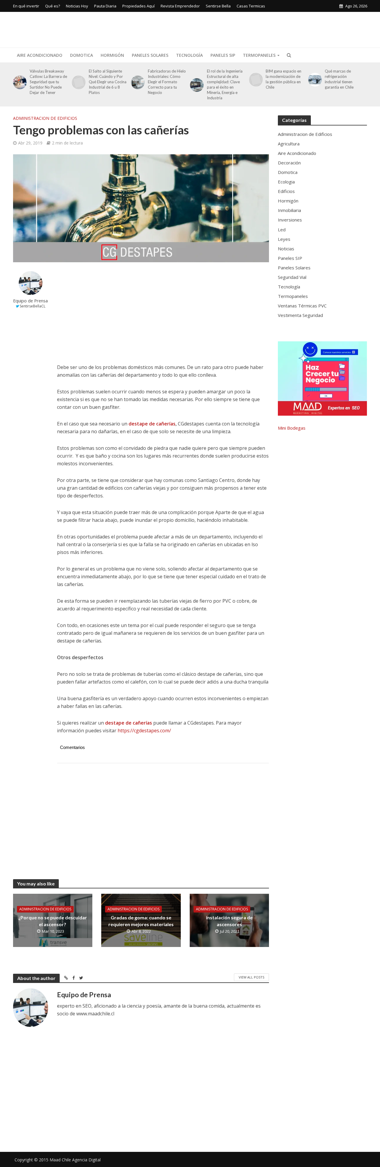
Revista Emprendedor (180, 6)
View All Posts (251, 977)
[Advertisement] (259, 28)
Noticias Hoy (77, 6)
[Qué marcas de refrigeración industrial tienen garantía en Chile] (314, 80)
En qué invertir (26, 6)
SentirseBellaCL (32, 306)
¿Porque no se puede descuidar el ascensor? (52, 921)
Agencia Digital (86, 1160)
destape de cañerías (152, 423)
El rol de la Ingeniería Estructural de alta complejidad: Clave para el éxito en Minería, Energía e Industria (225, 84)
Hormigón (112, 55)
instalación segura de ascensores (229, 921)
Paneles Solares (150, 55)
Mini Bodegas (291, 428)
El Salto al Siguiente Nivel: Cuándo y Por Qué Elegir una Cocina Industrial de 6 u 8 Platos (107, 82)
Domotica (81, 55)
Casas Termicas (251, 6)
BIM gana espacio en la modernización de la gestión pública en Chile (283, 79)
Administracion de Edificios (45, 118)
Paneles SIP (222, 55)
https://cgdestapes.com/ (144, 730)
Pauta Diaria (105, 6)
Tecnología (189, 55)
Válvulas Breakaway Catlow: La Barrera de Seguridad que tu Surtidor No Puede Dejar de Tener (48, 82)
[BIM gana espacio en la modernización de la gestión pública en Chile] (255, 80)
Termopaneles (259, 55)
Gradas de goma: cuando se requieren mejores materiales (141, 921)
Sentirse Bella (218, 6)
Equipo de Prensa (30, 301)
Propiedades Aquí (138, 6)
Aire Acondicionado (39, 55)
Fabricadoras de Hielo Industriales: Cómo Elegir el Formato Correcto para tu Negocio (167, 82)
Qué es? (52, 6)
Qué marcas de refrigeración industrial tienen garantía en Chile (339, 79)
